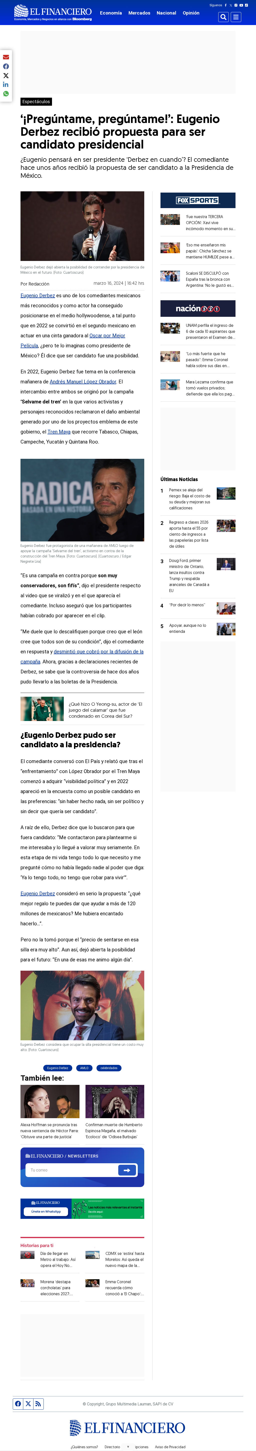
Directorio (112, 1447)
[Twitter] (231, 5)
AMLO (84, 1068)
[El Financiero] (53, 13)
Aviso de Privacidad (170, 1447)
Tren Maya (59, 432)
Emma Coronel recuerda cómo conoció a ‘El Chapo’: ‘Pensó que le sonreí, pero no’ (124, 1294)
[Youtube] (242, 5)
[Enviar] (127, 1170)
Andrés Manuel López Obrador (83, 382)
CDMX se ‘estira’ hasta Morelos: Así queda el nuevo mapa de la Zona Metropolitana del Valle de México (125, 1266)
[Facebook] (226, 5)
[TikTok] (247, 5)
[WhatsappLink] (82, 1208)
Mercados (139, 13)
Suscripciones (137, 1447)
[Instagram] (237, 5)
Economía (111, 13)
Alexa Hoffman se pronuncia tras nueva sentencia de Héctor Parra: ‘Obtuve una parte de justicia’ (49, 1131)
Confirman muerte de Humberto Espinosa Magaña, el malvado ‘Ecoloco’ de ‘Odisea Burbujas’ (114, 1131)
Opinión (191, 13)
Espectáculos (36, 101)
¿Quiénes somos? (84, 1447)
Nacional (166, 13)
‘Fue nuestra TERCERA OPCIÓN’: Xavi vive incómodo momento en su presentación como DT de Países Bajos (211, 229)
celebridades (109, 1068)
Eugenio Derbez (37, 296)
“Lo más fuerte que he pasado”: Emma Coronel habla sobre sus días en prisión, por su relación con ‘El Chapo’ (209, 366)
